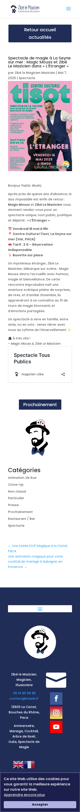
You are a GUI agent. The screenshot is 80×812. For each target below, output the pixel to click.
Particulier (16, 498)
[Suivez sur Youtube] (56, 727)
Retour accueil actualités (40, 33)
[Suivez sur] (56, 741)
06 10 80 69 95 (24, 693)
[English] (18, 764)
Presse (13, 505)
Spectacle (27, 78)
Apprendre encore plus (24, 794)
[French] (29, 764)
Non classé (17, 491)
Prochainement (40, 404)
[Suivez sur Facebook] (56, 698)
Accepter (40, 804)
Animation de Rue (22, 477)
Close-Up (16, 484)
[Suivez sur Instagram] (56, 712)
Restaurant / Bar (21, 519)
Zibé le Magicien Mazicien (35, 72)
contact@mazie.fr (24, 698)
